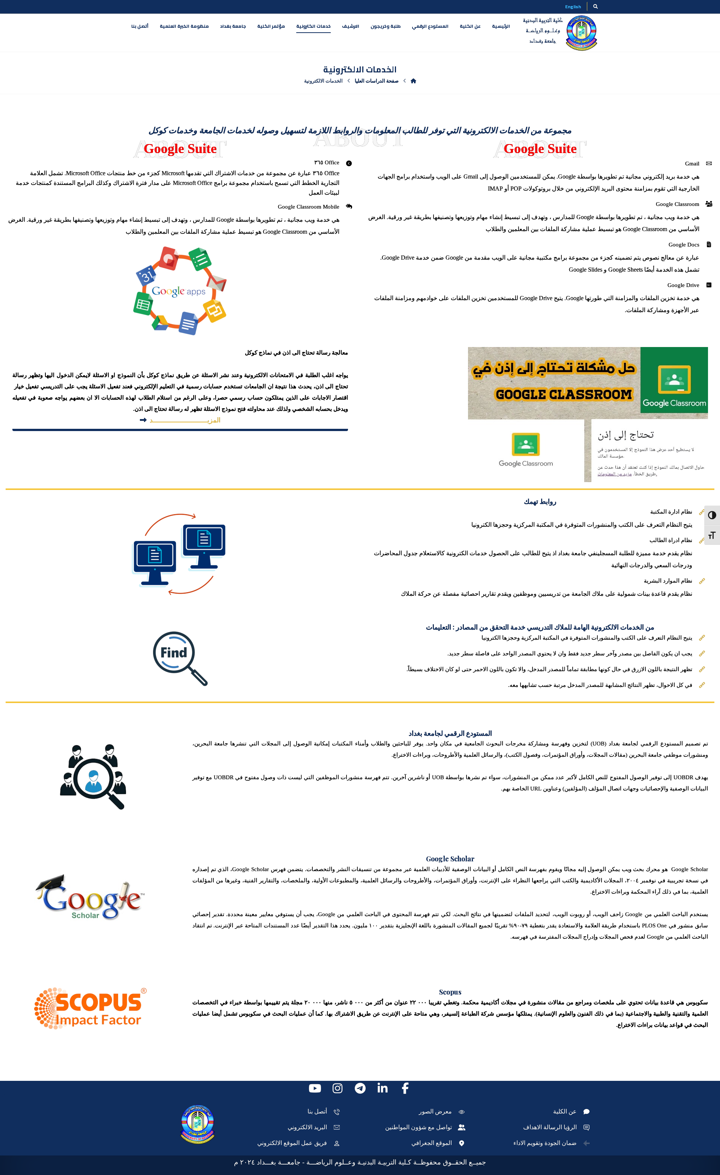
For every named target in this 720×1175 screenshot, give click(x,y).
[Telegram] (360, 1088)
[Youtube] (315, 1088)
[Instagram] (337, 1088)
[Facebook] (405, 1088)
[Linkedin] (382, 1088)
